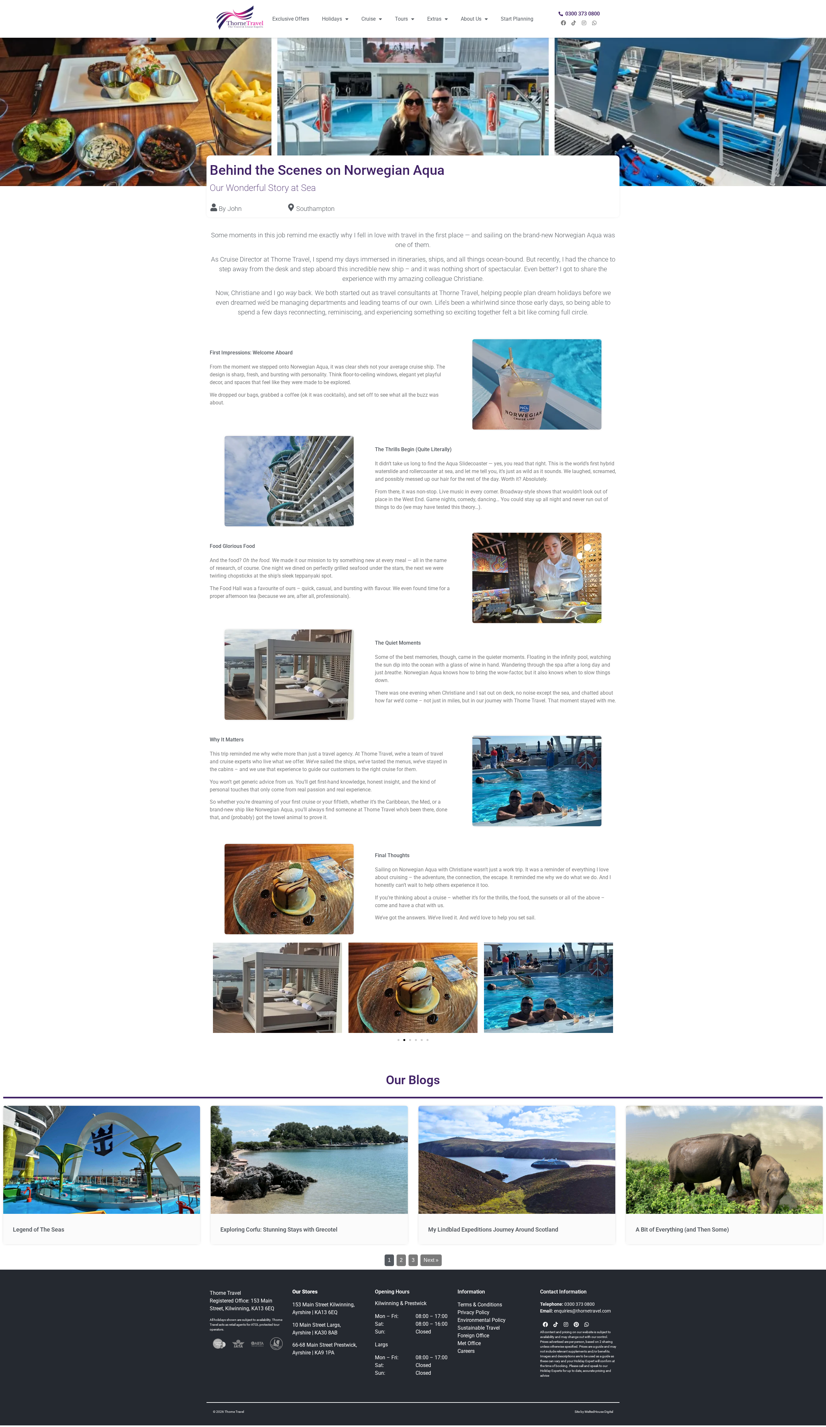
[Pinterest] (576, 1324)
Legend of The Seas (38, 1229)
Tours (401, 19)
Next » (431, 1260)
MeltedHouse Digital (599, 1411)
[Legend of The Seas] (101, 1160)
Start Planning (517, 19)
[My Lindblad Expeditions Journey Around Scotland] (516, 1160)
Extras (434, 19)
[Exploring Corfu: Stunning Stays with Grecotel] (309, 1160)
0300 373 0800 (579, 1304)
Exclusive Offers (290, 19)
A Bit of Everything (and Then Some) (682, 1229)
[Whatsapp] (594, 23)
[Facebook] (563, 23)
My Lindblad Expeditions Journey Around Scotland (493, 1229)
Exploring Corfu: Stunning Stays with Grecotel (278, 1229)
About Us (471, 19)
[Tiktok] (574, 23)
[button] (398, 1040)
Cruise (368, 19)
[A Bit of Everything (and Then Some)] (724, 1160)
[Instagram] (584, 23)
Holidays (332, 19)
